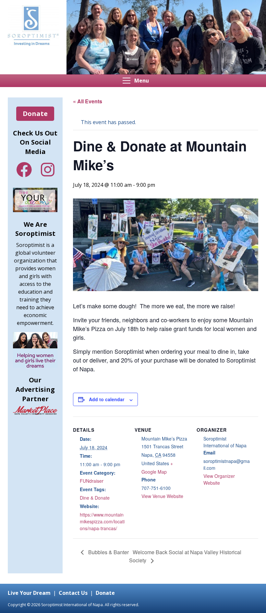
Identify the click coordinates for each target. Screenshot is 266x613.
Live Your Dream (29, 592)
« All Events (87, 101)
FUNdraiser (91, 481)
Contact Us (73, 592)
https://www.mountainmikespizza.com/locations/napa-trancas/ (102, 521)
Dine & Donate (95, 497)
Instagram (47, 169)
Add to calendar (106, 399)
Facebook (24, 169)
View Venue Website (162, 496)
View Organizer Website (219, 479)
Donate (35, 113)
